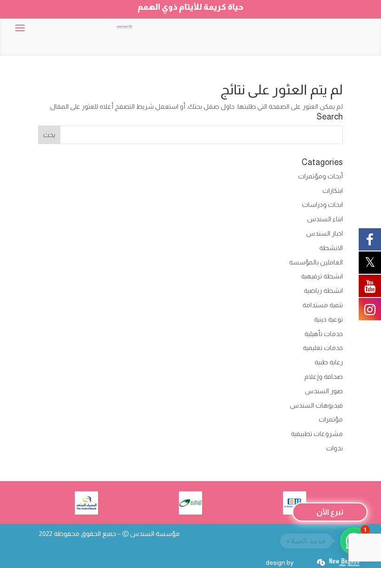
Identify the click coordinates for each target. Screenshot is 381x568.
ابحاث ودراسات (322, 204)
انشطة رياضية (323, 290)
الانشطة (331, 247)
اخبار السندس (324, 233)
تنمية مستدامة (322, 305)
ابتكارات (332, 190)
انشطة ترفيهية (322, 276)
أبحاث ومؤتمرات (320, 176)
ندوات (334, 448)
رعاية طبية (329, 362)
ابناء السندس (325, 219)
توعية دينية (328, 319)
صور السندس (324, 391)
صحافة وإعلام (323, 376)
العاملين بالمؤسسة (316, 262)
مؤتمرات (331, 419)
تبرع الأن (329, 512)
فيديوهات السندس (316, 405)
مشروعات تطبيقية (317, 433)
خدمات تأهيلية (323, 333)
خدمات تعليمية (323, 347)
